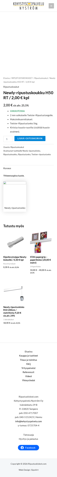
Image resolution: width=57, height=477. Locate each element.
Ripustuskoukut (41, 78)
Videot (28, 376)
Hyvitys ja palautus (28, 439)
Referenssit (28, 372)
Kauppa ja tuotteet (28, 355)
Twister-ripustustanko (41, 154)
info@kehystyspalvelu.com (28, 421)
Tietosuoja (28, 435)
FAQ (28, 364)
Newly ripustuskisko (31, 151)
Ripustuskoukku (10, 154)
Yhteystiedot (28, 380)
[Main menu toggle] (51, 5)
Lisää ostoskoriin (29, 138)
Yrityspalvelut (28, 368)
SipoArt (34, 470)
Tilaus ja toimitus (28, 360)
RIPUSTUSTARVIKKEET (22, 78)
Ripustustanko (24, 154)
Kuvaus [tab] (7, 168)
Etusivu (6, 78)
